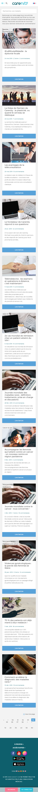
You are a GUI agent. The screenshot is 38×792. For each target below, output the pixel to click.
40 (21, 728)
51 (18, 720)
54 (33, 720)
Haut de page (30, 714)
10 (5, 728)
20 (10, 728)
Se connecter (26, 789)
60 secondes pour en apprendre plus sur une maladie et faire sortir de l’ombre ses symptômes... (19, 65)
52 (23, 720)
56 (12, 722)
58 (23, 722)
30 (16, 728)
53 (28, 720)
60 (32, 728)
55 (7, 722)
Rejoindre (11, 789)
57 (17, 722)
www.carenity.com (14, 777)
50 (13, 720)
